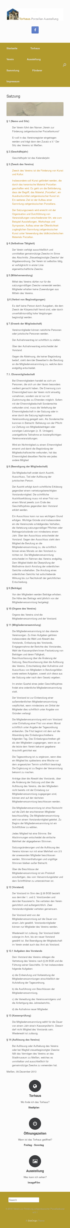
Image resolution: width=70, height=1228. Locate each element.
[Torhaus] (35, 14)
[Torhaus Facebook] (35, 29)
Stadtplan (34, 1107)
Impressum (13, 81)
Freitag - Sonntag (34, 1145)
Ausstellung (34, 59)
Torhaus (35, 48)
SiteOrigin (32, 1220)
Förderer (37, 70)
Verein (10, 59)
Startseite (12, 48)
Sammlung (13, 70)
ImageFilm (34, 1182)
